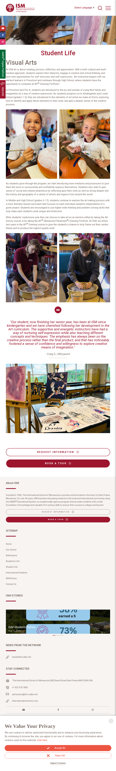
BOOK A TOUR (56, 463)
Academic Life (13, 561)
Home (9, 544)
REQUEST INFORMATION (56, 452)
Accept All (60, 748)
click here (42, 740)
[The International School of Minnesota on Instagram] (93, 709)
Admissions (11, 555)
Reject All (60, 755)
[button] (54, 635)
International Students (16, 572)
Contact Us (11, 584)
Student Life (12, 567)
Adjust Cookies (58, 763)
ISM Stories (11, 578)
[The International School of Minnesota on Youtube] (23, 709)
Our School (11, 549)
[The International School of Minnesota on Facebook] (58, 709)
